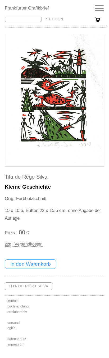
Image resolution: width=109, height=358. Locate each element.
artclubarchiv (17, 312)
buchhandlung (18, 306)
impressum (15, 344)
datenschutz (16, 339)
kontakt (13, 301)
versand (13, 323)
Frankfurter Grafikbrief (27, 8)
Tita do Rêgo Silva (26, 177)
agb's (11, 328)
